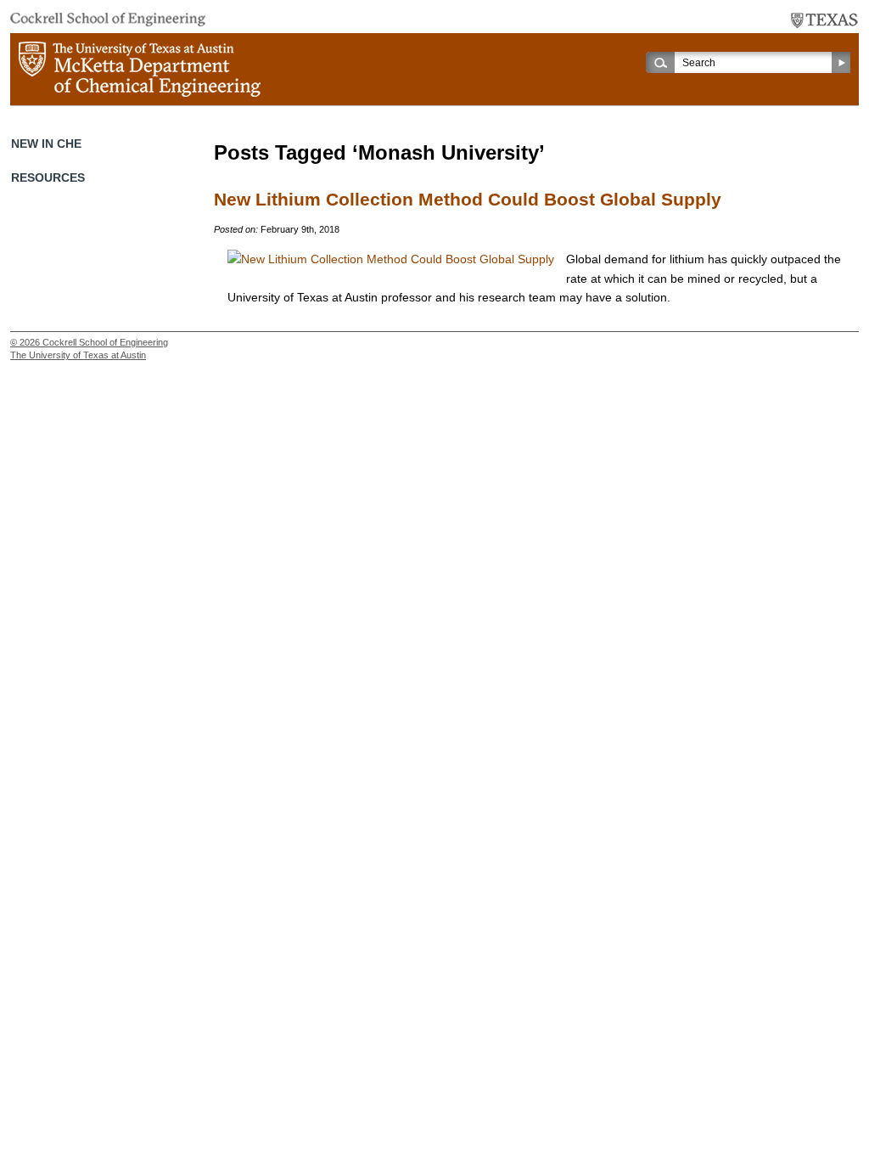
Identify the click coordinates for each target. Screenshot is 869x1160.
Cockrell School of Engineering (105, 342)
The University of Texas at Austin (78, 355)
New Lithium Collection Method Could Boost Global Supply (467, 199)
